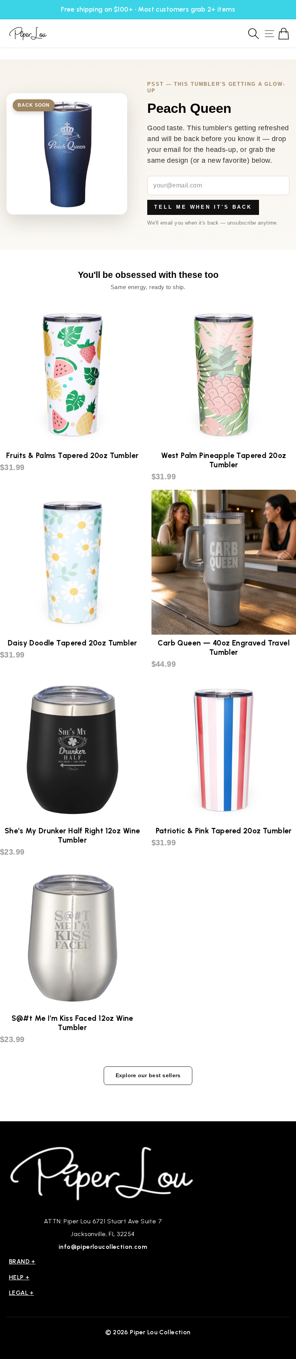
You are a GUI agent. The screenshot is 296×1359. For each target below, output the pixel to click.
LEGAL (21, 1292)
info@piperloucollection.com (103, 1246)
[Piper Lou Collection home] (103, 1172)
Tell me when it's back (203, 207)
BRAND (22, 1261)
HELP (19, 1277)
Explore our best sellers (148, 1075)
